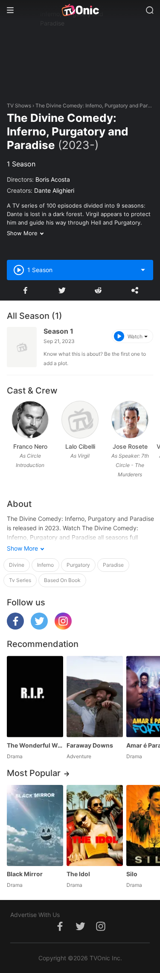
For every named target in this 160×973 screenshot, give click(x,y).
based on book (62, 580)
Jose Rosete (130, 446)
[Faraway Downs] (95, 696)
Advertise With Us (35, 914)
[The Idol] (95, 825)
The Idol (78, 873)
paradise (113, 565)
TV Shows (19, 105)
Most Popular (34, 773)
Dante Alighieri (54, 190)
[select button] (143, 270)
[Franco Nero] (30, 420)
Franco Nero (30, 446)
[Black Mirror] (35, 825)
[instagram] (63, 627)
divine (16, 565)
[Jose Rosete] (129, 420)
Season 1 (58, 331)
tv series (20, 580)
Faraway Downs (90, 745)
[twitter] (39, 627)
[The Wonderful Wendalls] (35, 696)
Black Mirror (25, 873)
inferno (45, 565)
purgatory (78, 565)
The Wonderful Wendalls (35, 745)
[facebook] (15, 627)
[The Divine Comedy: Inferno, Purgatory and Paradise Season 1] (22, 347)
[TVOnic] (80, 10)
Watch (135, 336)
